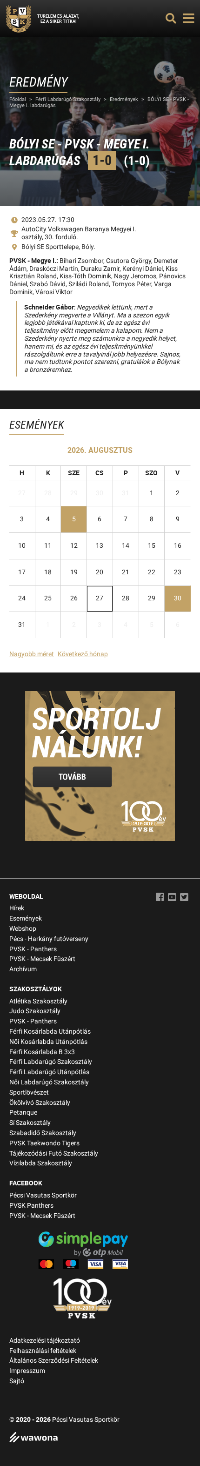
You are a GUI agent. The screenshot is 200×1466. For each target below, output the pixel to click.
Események (25, 918)
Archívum (23, 969)
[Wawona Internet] (100, 1438)
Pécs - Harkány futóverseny (48, 939)
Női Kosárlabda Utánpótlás (48, 1042)
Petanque (23, 1112)
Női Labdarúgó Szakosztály (49, 1082)
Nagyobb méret (31, 654)
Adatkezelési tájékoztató (44, 1341)
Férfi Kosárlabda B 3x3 (42, 1052)
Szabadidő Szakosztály (42, 1133)
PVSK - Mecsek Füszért (42, 959)
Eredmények (124, 99)
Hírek (16, 908)
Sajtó (16, 1381)
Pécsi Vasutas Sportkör (43, 1195)
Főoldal (17, 99)
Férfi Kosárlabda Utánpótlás (50, 1032)
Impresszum (27, 1371)
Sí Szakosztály (30, 1123)
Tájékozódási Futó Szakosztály (53, 1153)
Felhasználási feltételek (42, 1351)
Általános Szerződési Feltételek (53, 1361)
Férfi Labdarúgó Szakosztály (67, 99)
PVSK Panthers (31, 1206)
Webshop (22, 929)
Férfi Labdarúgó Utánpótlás (49, 1072)
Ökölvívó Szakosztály (39, 1103)
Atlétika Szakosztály (38, 1001)
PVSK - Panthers (33, 949)
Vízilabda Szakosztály (40, 1163)
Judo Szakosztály (34, 1011)
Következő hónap (83, 654)
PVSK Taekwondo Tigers (44, 1143)
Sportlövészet (29, 1092)
